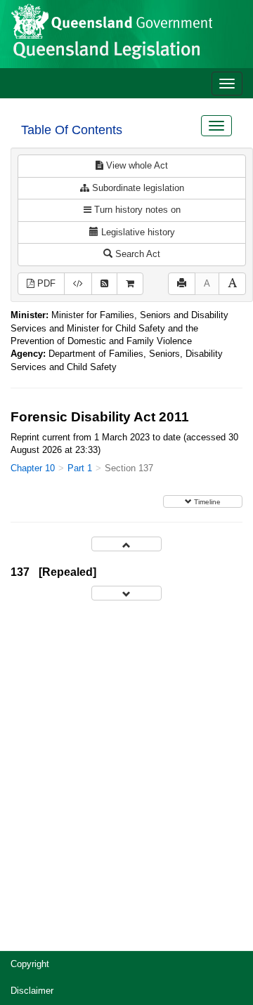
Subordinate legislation (136, 188)
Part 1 (79, 468)
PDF (45, 283)
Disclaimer (32, 990)
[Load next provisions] (126, 593)
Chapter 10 (33, 468)
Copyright (30, 964)
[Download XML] (78, 284)
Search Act (136, 254)
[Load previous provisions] (126, 544)
